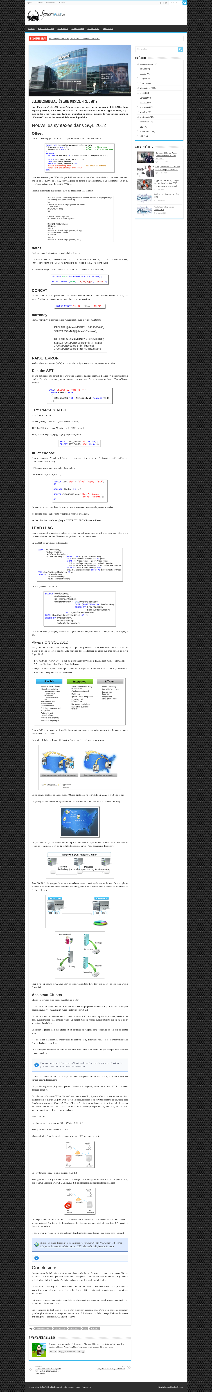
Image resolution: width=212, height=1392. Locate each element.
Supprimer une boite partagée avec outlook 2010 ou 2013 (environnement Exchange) (166, 183)
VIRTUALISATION (46, 28)
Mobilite (143, 112)
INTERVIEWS (93, 28)
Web (141, 136)
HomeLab (144, 83)
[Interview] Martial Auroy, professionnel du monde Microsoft (74, 38)
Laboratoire (50, 3)
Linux (142, 93)
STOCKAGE (63, 28)
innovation (60, 1328)
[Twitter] (166, 3)
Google (143, 78)
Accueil (31, 28)
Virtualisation (145, 131)
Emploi (143, 69)
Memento (144, 102)
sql (85, 1328)
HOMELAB (108, 28)
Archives (39, 3)
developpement (43, 1328)
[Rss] (160, 3)
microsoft (74, 1328)
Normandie (144, 122)
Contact (62, 3)
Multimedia (145, 117)
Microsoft (144, 107)
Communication (146, 64)
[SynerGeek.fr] (46, 14)
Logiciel (143, 97)
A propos (30, 3)
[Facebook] (163, 3)
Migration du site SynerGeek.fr (111, 1367)
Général (143, 73)
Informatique (145, 88)
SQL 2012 (95, 1328)
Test (141, 126)
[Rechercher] (185, 2)
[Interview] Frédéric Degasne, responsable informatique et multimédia (48, 1370)
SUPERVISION (78, 28)
